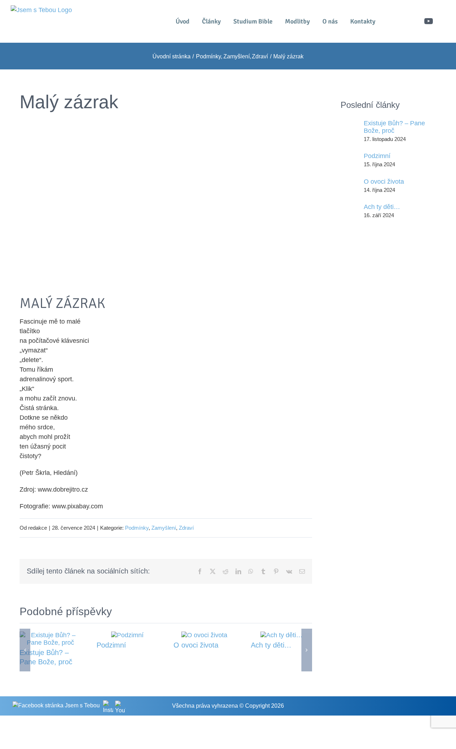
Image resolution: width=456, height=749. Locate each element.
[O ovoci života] (204, 635)
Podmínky (137, 528)
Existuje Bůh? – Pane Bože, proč (394, 127)
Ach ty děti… (271, 645)
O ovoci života (195, 645)
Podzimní (111, 645)
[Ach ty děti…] (281, 635)
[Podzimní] (127, 635)
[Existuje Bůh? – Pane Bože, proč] (50, 635)
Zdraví (186, 528)
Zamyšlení (163, 528)
